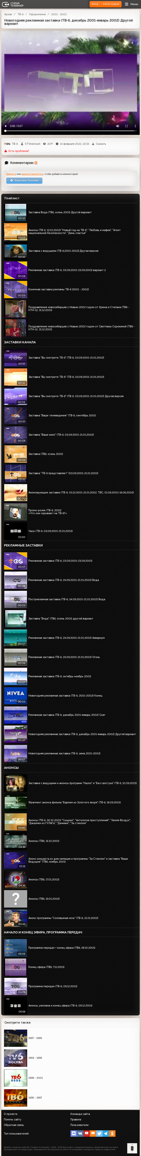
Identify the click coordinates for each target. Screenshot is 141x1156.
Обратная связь (14, 1125)
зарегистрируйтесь (32, 174)
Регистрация (111, 4)
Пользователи (79, 1125)
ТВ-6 (20, 14)
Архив (8, 14)
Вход (95, 4)
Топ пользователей (16, 1133)
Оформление (37, 14)
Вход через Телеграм (26, 180)
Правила (75, 1119)
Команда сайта (80, 1114)
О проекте (10, 1114)
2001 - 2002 (59, 14)
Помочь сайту (12, 1119)
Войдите (11, 174)
